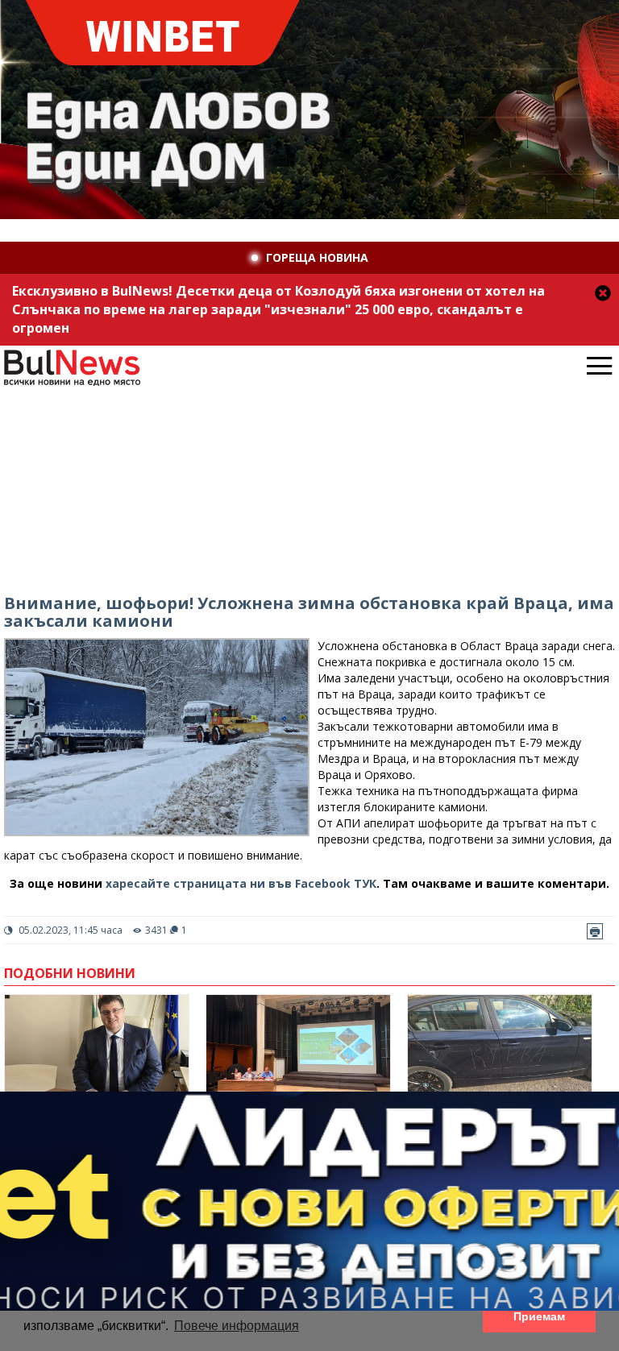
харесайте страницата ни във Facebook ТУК (241, 883)
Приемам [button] (539, 1316)
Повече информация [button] (236, 1325)
